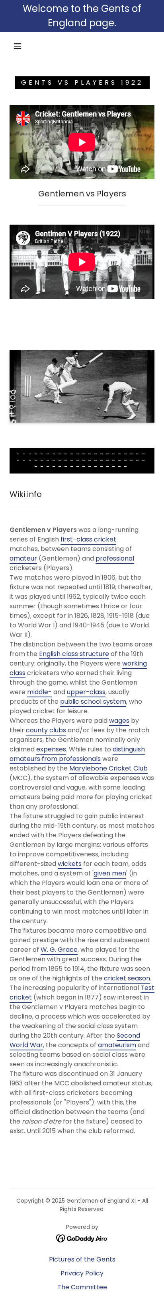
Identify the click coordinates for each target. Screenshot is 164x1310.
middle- (39, 692)
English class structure (74, 653)
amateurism (117, 1045)
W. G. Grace (59, 949)
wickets (70, 863)
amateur (23, 558)
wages (119, 720)
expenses (51, 749)
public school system (93, 701)
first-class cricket (88, 539)
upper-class (86, 692)
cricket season (127, 978)
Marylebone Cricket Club (108, 768)
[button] (17, 46)
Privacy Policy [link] (82, 1273)
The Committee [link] (82, 1287)
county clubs (46, 730)
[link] (82, 1237)
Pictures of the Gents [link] (82, 1259)
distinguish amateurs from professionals (77, 754)
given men (110, 873)
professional (115, 558)
